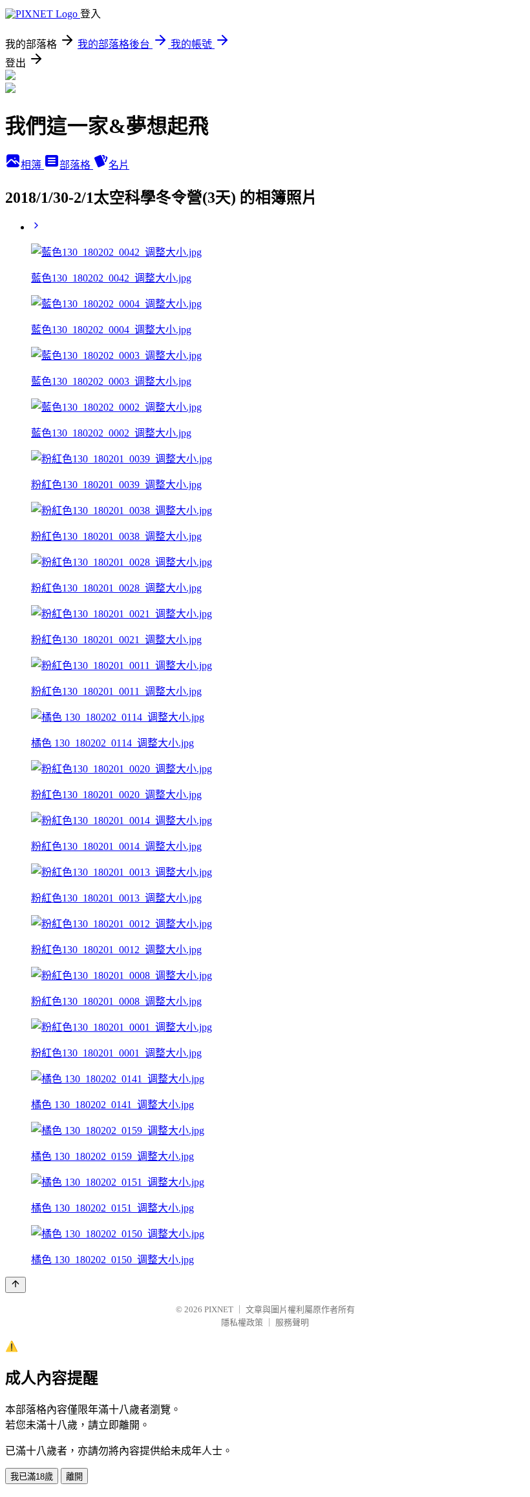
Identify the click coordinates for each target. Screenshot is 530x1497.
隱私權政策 (242, 1322)
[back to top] (15, 1285)
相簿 (32, 165)
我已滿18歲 (31, 1477)
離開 (74, 1477)
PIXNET (218, 1309)
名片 (119, 165)
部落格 (76, 165)
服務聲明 (292, 1322)
